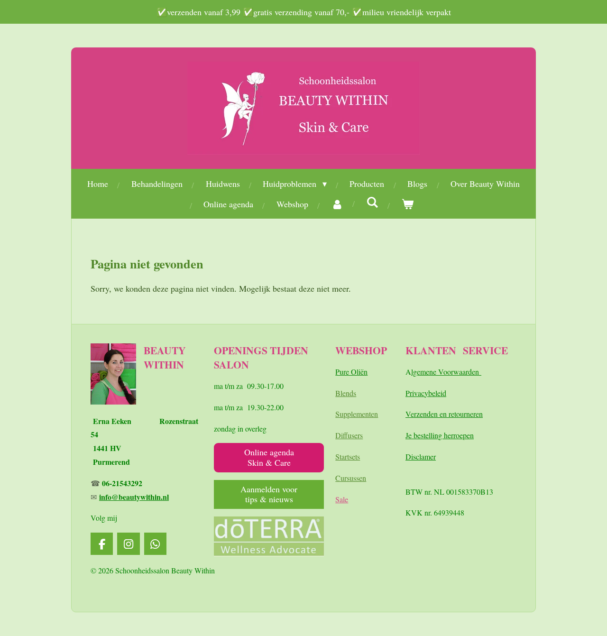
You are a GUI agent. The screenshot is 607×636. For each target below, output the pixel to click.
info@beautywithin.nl (134, 496)
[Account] (337, 204)
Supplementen (356, 414)
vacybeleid (430, 393)
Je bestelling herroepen (439, 435)
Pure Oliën (351, 372)
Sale (341, 499)
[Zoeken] (372, 202)
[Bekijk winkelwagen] (407, 204)
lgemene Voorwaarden (446, 372)
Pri (409, 393)
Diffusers (349, 435)
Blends (345, 393)
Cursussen (350, 478)
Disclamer (420, 456)
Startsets (347, 456)
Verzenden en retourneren (444, 414)
